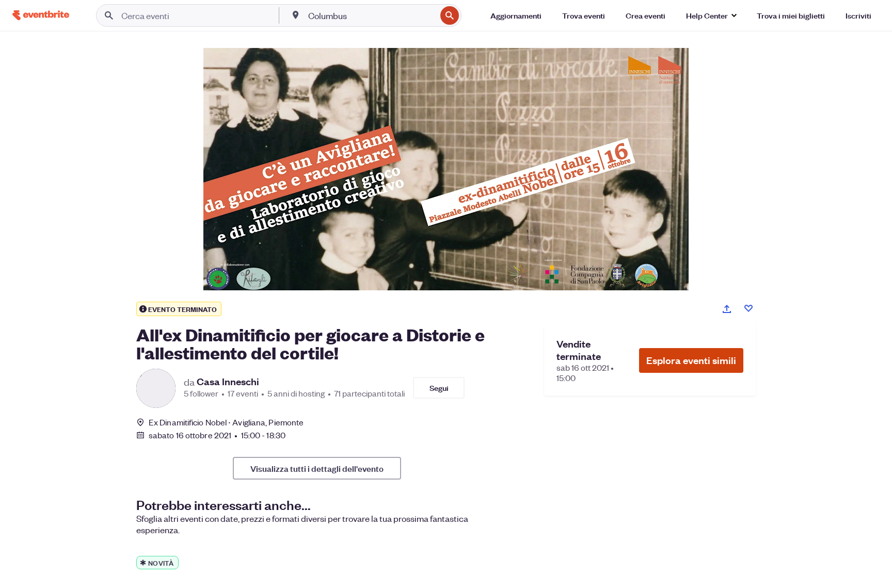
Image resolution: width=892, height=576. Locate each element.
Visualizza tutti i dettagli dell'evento (317, 468)
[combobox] (371, 15)
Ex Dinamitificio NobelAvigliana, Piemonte (226, 422)
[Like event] (748, 308)
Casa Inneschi (228, 381)
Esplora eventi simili (691, 360)
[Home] (40, 15)
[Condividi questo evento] (726, 309)
